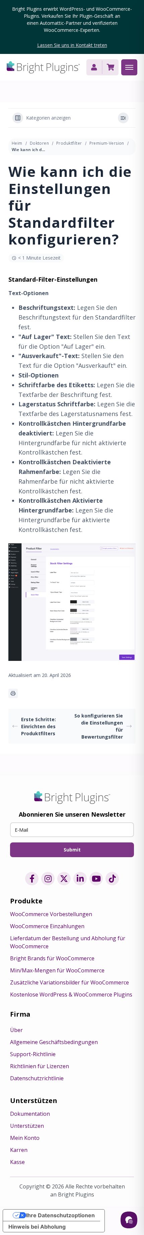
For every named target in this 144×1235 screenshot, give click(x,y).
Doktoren (39, 143)
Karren (18, 1150)
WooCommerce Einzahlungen (47, 926)
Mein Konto (25, 1138)
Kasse (17, 1162)
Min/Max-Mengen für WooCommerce (57, 970)
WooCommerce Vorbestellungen (51, 914)
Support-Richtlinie (33, 1054)
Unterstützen (27, 1125)
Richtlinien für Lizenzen (39, 1066)
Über (16, 1030)
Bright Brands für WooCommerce (52, 958)
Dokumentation (30, 1113)
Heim (17, 143)
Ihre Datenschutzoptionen (60, 1215)
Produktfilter (69, 143)
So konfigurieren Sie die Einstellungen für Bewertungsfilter (98, 726)
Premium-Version (106, 143)
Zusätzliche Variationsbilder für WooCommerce (69, 982)
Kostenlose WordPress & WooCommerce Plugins (71, 994)
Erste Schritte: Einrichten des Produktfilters (38, 726)
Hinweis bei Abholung (37, 1226)
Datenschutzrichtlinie (37, 1078)
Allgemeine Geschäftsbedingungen (54, 1042)
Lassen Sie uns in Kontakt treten (72, 45)
